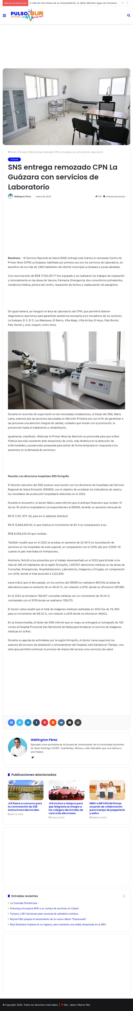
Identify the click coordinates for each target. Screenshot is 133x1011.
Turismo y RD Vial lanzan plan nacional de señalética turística (44, 913)
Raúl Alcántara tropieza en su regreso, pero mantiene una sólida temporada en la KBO (58, 924)
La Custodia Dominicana (23, 903)
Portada (22, 152)
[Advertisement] (66, 35)
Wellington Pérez (22, 196)
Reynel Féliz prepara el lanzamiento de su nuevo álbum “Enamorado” (48, 919)
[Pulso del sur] (27, 15)
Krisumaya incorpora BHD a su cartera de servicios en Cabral (44, 908)
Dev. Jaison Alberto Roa (77, 1004)
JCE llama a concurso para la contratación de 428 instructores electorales (25, 807)
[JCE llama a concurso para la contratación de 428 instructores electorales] (25, 790)
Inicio (13, 152)
